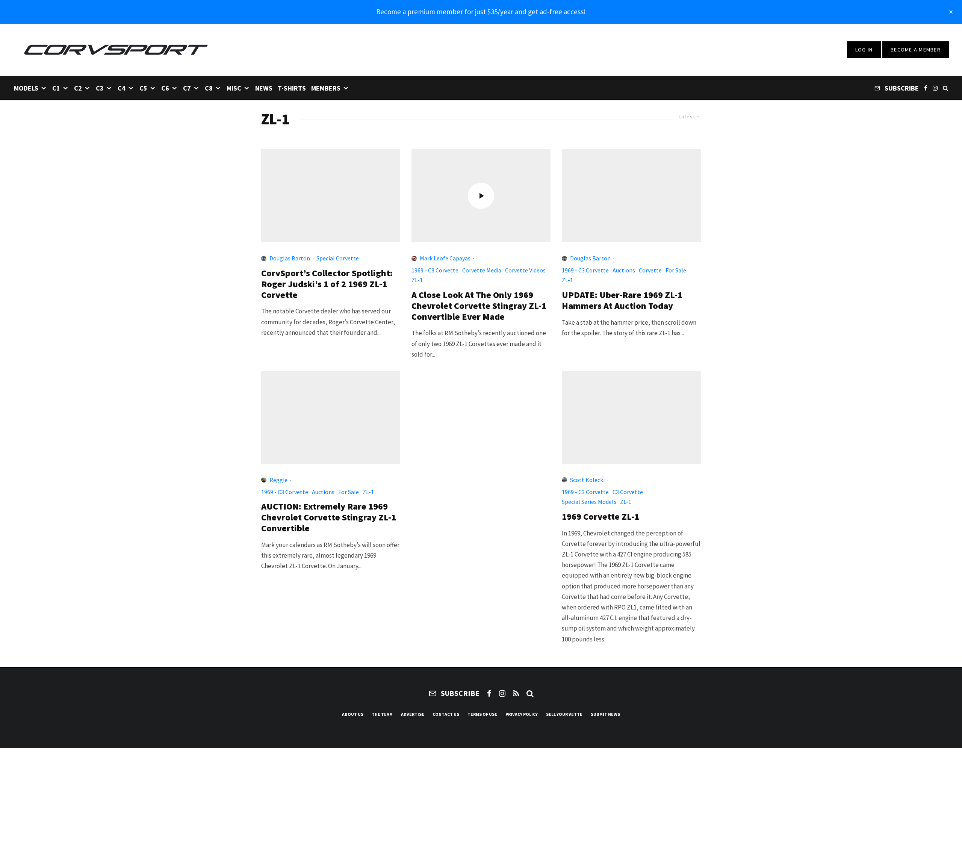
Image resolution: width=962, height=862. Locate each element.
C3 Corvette (628, 492)
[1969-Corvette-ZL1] (631, 417)
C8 (209, 88)
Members (325, 88)
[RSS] (516, 693)
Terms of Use (482, 714)
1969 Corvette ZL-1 (600, 516)
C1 (56, 88)
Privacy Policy (521, 714)
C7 (187, 88)
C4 (122, 88)
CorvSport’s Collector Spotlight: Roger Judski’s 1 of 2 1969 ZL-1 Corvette (327, 284)
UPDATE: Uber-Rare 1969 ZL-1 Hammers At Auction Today (622, 301)
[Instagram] (935, 88)
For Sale (676, 270)
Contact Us (446, 714)
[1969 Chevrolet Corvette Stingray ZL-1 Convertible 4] (631, 195)
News (263, 88)
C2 (78, 88)
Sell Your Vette (564, 714)
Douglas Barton (289, 258)
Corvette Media (481, 270)
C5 (143, 88)
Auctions (624, 270)
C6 (165, 88)
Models (26, 88)
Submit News (605, 714)
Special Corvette (337, 258)
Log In (864, 49)
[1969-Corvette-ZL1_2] (330, 195)
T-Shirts (292, 88)
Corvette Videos (525, 270)
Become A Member (916, 49)
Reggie (278, 480)
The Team (382, 714)
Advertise (412, 714)
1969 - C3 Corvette (434, 270)
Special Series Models (589, 501)
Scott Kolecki (587, 480)
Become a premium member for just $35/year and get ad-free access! (481, 11)
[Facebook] (925, 88)
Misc (234, 88)
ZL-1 (417, 280)
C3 (100, 88)
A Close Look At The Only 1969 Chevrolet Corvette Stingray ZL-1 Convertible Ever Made (478, 306)
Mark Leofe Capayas (445, 258)
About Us (352, 714)
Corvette (650, 270)
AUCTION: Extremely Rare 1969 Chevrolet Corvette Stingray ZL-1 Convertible (328, 517)
